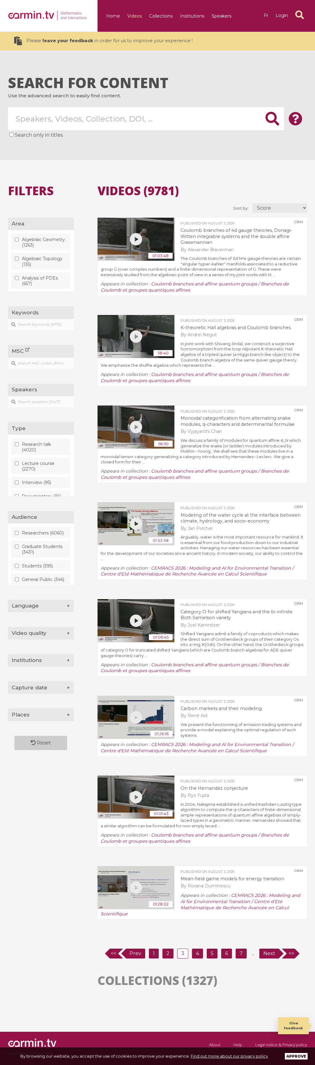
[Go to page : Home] (31, 15)
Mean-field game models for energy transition (232, 878)
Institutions (192, 16)
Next (269, 953)
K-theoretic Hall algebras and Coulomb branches (236, 327)
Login (282, 15)
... (253, 953)
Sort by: (241, 208)
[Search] (299, 14)
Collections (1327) (157, 980)
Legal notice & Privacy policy (281, 1044)
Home (113, 16)
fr (266, 15)
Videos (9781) (138, 190)
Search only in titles (39, 135)
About (214, 1044)
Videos (134, 16)
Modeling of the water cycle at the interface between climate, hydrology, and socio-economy (241, 518)
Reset (43, 743)
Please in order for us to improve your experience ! (109, 40)
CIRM (298, 222)
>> (291, 953)
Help (237, 1044)
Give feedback (293, 1025)
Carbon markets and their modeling (221, 708)
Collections (161, 16)
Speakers (221, 16)
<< (113, 953)
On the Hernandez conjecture (214, 788)
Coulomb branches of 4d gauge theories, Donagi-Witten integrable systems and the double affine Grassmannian (236, 236)
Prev (135, 953)
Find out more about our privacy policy (229, 1056)
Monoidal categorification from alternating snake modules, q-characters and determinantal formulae (238, 421)
